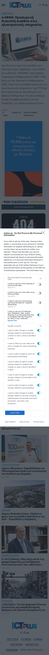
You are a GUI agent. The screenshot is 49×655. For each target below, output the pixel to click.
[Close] (44, 233)
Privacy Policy (38, 422)
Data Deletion (10, 422)
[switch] (39, 284)
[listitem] (24, 278)
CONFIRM (14, 413)
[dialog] (24, 327)
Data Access (24, 422)
